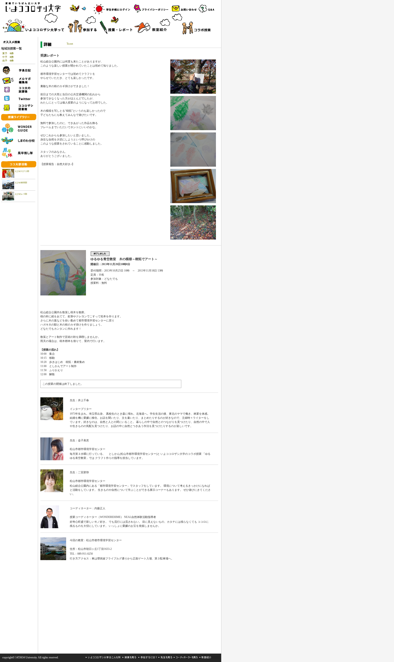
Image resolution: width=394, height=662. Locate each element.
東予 (8, 53)
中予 (8, 57)
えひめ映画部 (21, 182)
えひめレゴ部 (21, 194)
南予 (8, 60)
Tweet (70, 43)
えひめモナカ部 (22, 171)
